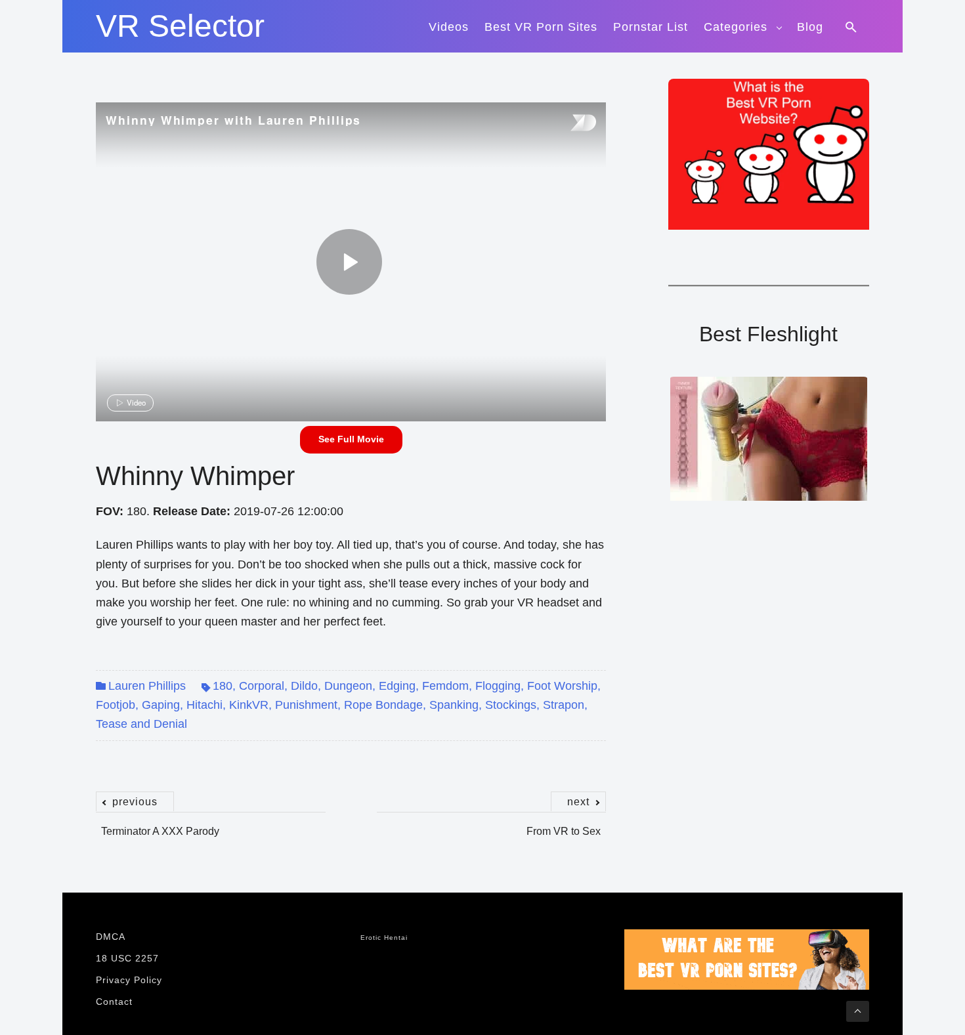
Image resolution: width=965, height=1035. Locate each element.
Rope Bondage (383, 704)
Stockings (510, 704)
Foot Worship (562, 685)
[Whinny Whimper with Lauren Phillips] (349, 262)
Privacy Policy (129, 980)
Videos (449, 26)
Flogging (498, 685)
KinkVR (248, 704)
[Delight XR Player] (566, 123)
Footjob (115, 704)
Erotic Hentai (384, 937)
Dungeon (348, 685)
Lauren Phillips (147, 685)
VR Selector (180, 26)
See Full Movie (351, 439)
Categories (735, 26)
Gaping (161, 704)
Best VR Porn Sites (540, 26)
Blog (810, 26)
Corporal (261, 685)
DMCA (110, 936)
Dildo (304, 685)
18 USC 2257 (127, 958)
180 (222, 685)
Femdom (445, 685)
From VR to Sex (563, 824)
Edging (397, 685)
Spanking (454, 704)
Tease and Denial (141, 723)
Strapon (563, 704)
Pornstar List (650, 26)
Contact (114, 1001)
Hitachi (204, 704)
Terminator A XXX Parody (160, 824)
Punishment (306, 704)
